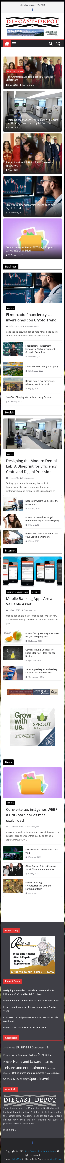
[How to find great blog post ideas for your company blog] (13, 637)
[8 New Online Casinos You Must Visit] (13, 853)
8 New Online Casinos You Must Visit (41, 851)
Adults (5, 1048)
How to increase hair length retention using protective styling (42, 519)
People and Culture (52, 1073)
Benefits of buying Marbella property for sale (28, 397)
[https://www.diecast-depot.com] (7, 43)
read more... (9, 1129)
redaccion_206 (33, 826)
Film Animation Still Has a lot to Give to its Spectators (29, 164)
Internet (35, 592)
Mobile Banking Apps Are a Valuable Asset (29, 601)
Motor (50, 1068)
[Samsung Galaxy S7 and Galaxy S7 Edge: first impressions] (13, 673)
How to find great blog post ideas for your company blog (42, 635)
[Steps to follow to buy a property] (13, 369)
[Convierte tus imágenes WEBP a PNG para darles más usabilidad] (32, 238)
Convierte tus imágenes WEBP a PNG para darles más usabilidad (30, 249)
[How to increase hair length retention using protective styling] (13, 521)
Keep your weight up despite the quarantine (41, 502)
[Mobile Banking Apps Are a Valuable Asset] (32, 572)
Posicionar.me (28, 478)
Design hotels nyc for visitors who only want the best (40, 382)
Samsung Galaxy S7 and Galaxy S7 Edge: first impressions (41, 671)
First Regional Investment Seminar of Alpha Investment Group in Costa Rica (40, 349)
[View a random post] (58, 43)
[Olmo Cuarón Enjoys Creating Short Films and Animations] (13, 870)
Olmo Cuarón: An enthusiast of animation (25, 1027)
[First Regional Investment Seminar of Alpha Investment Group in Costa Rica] (13, 351)
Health (10, 454)
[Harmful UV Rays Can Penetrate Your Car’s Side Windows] (13, 537)
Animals (12, 1048)
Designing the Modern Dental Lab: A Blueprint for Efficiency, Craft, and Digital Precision (32, 121)
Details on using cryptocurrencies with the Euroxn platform (38, 885)
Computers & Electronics (17, 592)
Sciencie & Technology (16, 1079)
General (10, 803)
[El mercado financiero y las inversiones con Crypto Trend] (34, 58)
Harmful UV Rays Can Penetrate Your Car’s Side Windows (41, 535)
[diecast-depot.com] (29, 1096)
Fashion (33, 1055)
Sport (33, 1078)
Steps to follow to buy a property (41, 366)
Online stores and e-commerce (28, 1072)
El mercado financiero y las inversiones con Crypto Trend (32, 78)
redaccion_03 (34, 85)
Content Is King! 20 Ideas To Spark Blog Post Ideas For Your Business (40, 653)
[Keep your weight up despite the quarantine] (13, 504)
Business (11, 71)
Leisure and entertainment (24, 1067)
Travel (43, 1078)
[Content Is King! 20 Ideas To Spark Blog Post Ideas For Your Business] (13, 655)
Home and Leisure (27, 1061)
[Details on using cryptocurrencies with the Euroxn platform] (13, 888)
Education (23, 1055)
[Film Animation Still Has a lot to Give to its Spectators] (32, 153)
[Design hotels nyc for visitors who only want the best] (13, 385)
